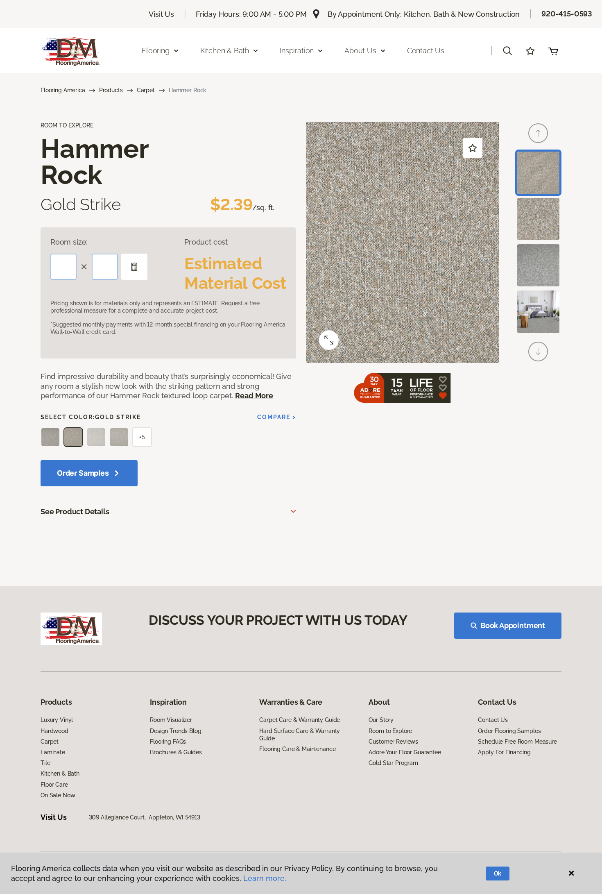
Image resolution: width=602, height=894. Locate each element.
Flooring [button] (156, 50)
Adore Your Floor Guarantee (405, 752)
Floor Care (54, 784)
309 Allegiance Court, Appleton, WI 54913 (144, 817)
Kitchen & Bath (60, 773)
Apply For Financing (504, 752)
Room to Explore (390, 731)
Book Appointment (512, 625)
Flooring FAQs (168, 741)
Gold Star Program (393, 763)
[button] (507, 51)
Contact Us (425, 50)
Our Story (381, 720)
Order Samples (83, 473)
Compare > (276, 417)
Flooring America (63, 90)
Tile (45, 763)
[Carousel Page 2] (538, 219)
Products (111, 90)
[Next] (538, 351)
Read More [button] (254, 395)
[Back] (538, 133)
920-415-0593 (566, 13)
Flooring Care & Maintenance (297, 749)
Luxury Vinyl (57, 720)
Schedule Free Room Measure (517, 741)
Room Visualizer (171, 720)
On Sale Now (58, 795)
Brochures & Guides (175, 752)
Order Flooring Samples (509, 731)
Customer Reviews (393, 741)
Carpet (146, 90)
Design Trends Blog (175, 731)
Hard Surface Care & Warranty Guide (299, 735)
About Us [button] (360, 50)
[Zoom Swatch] (329, 340)
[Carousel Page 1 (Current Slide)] (538, 173)
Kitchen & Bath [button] (224, 50)
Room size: (69, 242)
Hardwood (54, 731)
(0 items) (553, 51)
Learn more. (264, 878)
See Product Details (75, 511)
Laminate (53, 752)
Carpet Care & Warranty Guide (299, 720)
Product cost (206, 242)
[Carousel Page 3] (538, 265)
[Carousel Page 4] (538, 311)
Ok (498, 873)
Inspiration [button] (297, 50)
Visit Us (161, 14)
